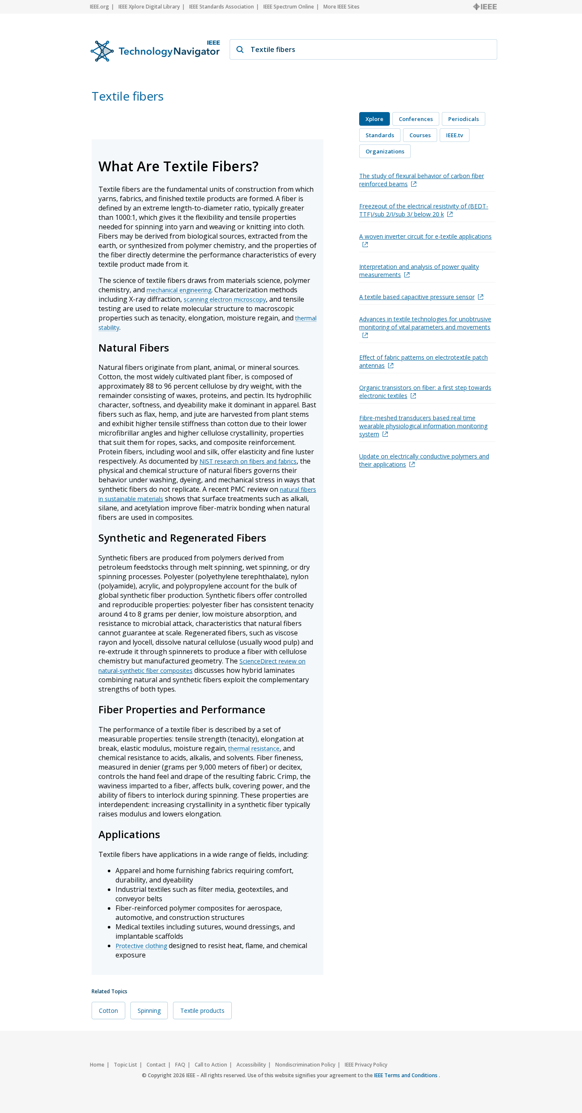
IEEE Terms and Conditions (406, 1075)
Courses (420, 135)
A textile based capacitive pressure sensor (417, 297)
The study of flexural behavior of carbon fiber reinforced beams (421, 180)
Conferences (416, 119)
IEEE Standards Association (221, 6)
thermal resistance (253, 748)
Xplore (374, 119)
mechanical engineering (179, 290)
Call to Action (211, 1064)
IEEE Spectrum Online (288, 6)
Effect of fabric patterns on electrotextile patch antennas (423, 361)
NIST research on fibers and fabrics (248, 461)
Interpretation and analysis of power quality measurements (419, 270)
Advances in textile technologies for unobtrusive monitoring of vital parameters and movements (425, 323)
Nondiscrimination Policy (305, 1064)
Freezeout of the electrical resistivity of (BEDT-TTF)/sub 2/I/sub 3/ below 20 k (423, 210)
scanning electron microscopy (225, 299)
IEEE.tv (454, 135)
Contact (156, 1064)
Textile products (202, 1010)
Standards (380, 135)
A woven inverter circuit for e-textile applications (425, 236)
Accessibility (251, 1064)
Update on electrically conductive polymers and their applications (424, 460)
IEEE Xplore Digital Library (149, 6)
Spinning (149, 1010)
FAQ (180, 1064)
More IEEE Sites (341, 6)
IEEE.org (99, 6)
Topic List (125, 1064)
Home (97, 1064)
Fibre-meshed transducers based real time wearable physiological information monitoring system (423, 426)
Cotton (108, 1010)
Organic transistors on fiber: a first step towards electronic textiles (425, 391)
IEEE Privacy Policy (366, 1064)
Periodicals (463, 119)
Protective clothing (141, 946)
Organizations (385, 151)
